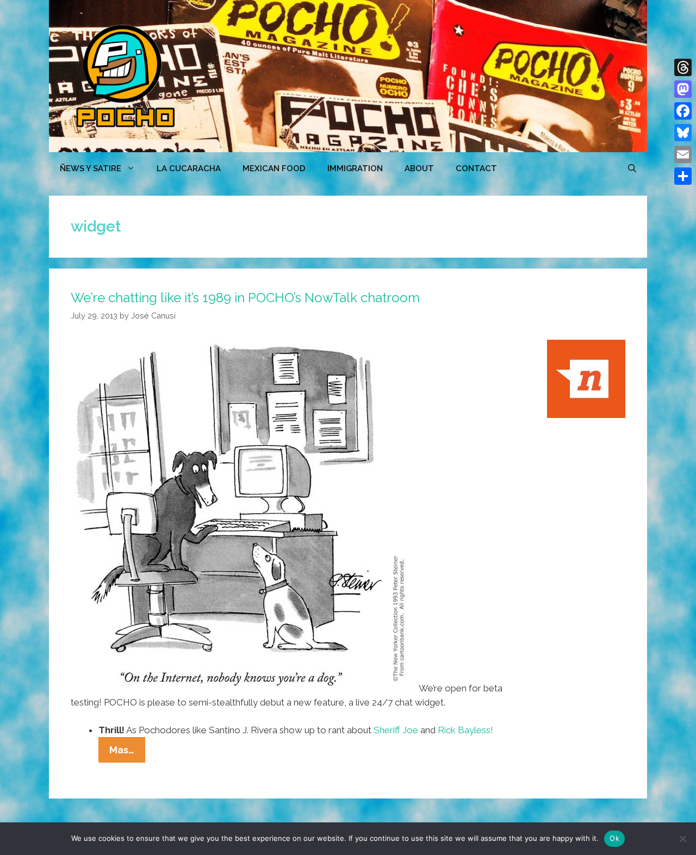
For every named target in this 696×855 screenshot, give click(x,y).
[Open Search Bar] (632, 168)
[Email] (683, 154)
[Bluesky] (683, 132)
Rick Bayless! (465, 730)
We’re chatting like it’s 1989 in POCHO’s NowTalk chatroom (245, 297)
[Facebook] (683, 111)
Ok (614, 838)
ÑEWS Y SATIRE (90, 168)
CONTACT (476, 168)
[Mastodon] (683, 89)
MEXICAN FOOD (274, 168)
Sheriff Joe (396, 730)
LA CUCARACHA (189, 168)
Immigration (355, 168)
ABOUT (419, 168)
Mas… (127, 753)
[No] (682, 838)
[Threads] (683, 67)
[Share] (683, 176)
